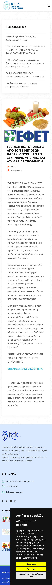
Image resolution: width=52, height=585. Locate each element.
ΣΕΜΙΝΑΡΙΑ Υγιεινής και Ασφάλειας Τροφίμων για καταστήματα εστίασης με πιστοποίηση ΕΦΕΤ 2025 (25, 63)
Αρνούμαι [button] (31, 569)
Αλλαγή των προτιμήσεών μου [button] (31, 575)
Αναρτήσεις (7, 572)
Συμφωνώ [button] (31, 564)
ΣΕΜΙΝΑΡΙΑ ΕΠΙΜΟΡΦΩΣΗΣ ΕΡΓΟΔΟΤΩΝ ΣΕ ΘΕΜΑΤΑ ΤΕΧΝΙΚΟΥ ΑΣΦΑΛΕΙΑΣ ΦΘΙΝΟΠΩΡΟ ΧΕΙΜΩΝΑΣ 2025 (26, 50)
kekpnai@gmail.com (14, 492)
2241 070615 (12, 486)
